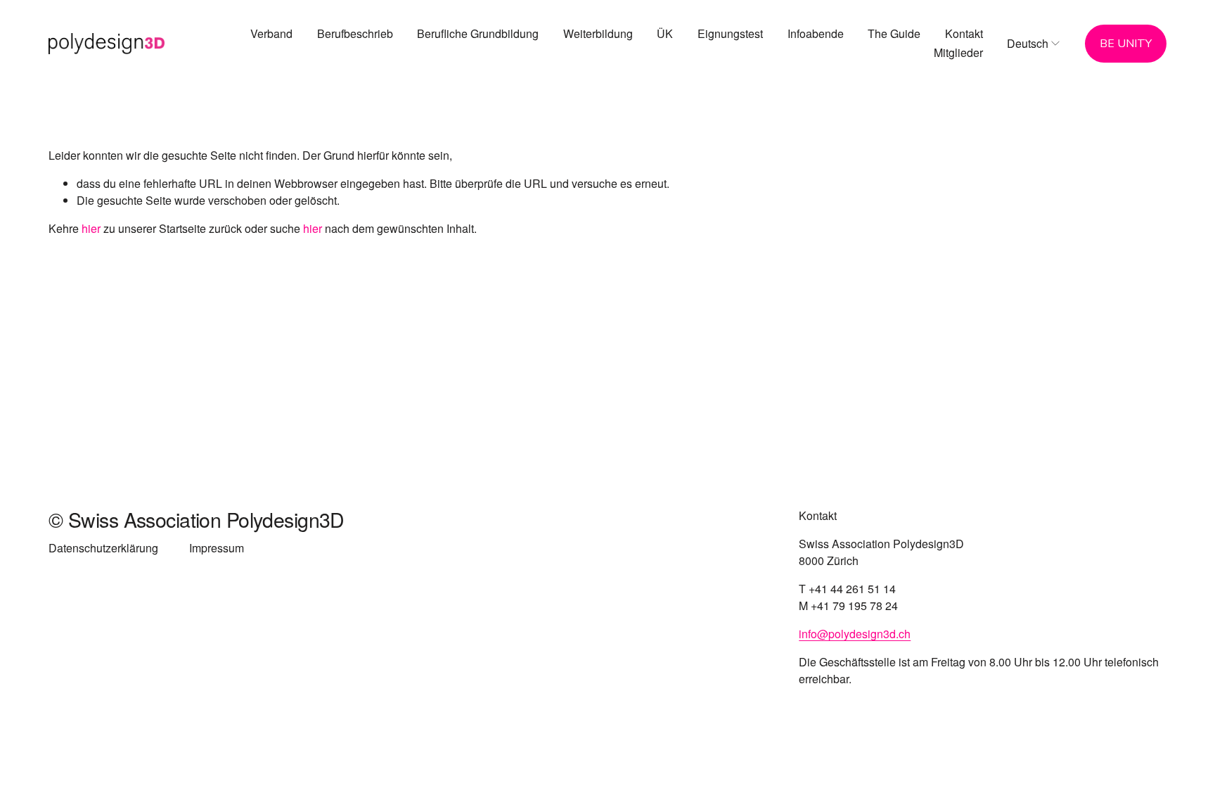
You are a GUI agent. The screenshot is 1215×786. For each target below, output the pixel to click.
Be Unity (1126, 43)
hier (91, 228)
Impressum (216, 548)
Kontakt (964, 33)
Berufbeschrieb (355, 33)
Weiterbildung (598, 33)
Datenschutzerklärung (103, 548)
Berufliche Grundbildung (478, 33)
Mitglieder (958, 52)
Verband (271, 33)
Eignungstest (730, 33)
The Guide (894, 33)
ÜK (665, 33)
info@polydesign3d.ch (855, 634)
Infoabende (816, 33)
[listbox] (1034, 43)
